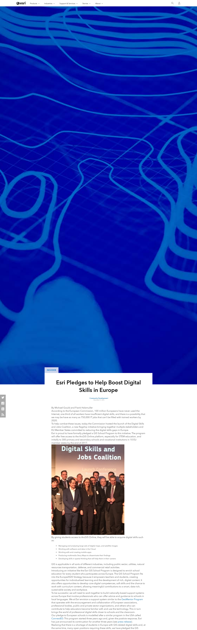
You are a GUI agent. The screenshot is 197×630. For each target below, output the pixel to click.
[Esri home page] (21, 3)
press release (124, 621)
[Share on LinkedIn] (3, 409)
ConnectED (57, 618)
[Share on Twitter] (3, 397)
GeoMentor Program (132, 599)
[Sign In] (179, 3)
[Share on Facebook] (3, 403)
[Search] (172, 3)
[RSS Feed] (3, 414)
